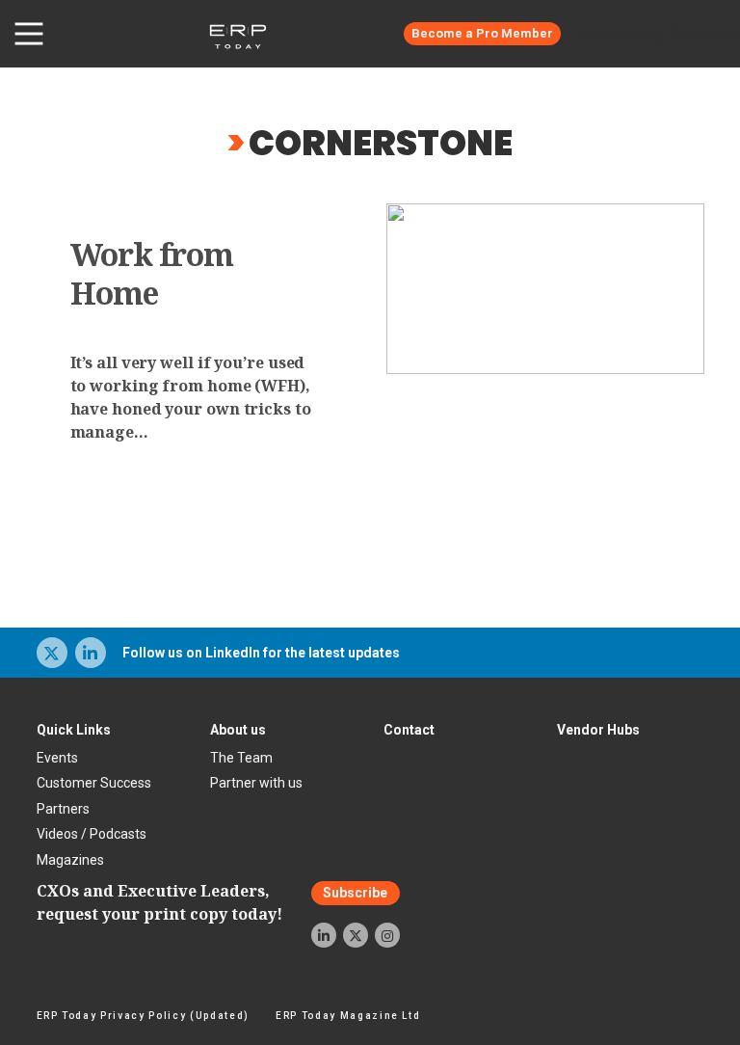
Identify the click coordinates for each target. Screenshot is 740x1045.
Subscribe (355, 893)
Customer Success (94, 782)
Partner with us (256, 782)
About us (238, 729)
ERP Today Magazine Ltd (348, 1015)
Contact (409, 729)
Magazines (70, 860)
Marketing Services (657, 33)
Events (57, 757)
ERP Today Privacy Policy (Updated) (143, 1015)
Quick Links (74, 729)
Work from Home (151, 273)
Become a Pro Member (482, 33)
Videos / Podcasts (91, 834)
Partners (63, 809)
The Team (241, 757)
